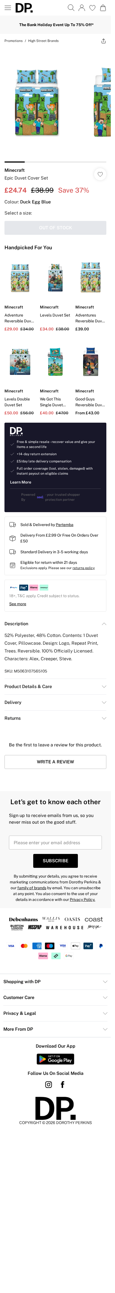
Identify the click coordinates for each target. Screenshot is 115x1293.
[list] (55, 105)
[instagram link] (48, 1084)
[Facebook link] (62, 1084)
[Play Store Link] (55, 1059)
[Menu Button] (7, 7)
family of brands (31, 888)
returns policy (84, 568)
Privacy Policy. (82, 899)
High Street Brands (43, 41)
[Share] (104, 41)
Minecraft (14, 170)
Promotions (13, 41)
